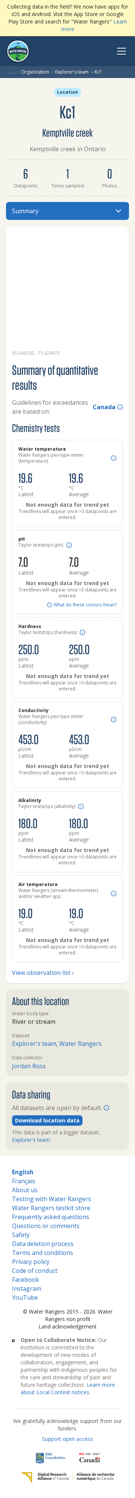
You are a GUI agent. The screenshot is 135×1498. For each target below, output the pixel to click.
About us (25, 1190)
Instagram (26, 1288)
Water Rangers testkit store (51, 1208)
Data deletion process (43, 1244)
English (22, 1172)
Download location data (47, 1120)
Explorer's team (71, 72)
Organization (35, 72)
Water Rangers (80, 1043)
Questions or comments (46, 1226)
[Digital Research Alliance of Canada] (67, 1478)
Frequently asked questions (50, 1217)
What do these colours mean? (85, 605)
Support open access (67, 1438)
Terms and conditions (42, 1253)
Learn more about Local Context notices (68, 1388)
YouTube (25, 1297)
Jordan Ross (29, 1066)
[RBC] (50, 1458)
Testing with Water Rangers (51, 1199)
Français (23, 1181)
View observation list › (43, 973)
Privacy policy (31, 1262)
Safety (21, 1235)
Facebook (25, 1279)
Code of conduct (34, 1271)
